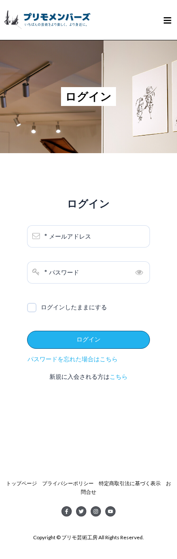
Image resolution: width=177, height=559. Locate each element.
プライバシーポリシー (68, 483)
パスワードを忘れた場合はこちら (72, 359)
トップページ (21, 483)
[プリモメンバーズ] (47, 16)
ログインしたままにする (74, 307)
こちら (119, 376)
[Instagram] (96, 511)
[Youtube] (110, 511)
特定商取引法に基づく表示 (130, 483)
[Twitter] (81, 511)
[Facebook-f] (66, 511)
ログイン (88, 339)
